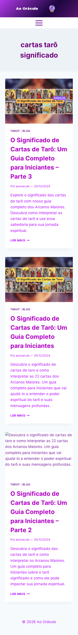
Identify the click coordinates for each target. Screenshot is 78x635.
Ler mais (20, 240)
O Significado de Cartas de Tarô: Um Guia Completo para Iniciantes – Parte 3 (38, 158)
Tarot (15, 130)
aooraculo (23, 186)
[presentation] (39, 101)
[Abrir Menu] (39, 22)
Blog (26, 130)
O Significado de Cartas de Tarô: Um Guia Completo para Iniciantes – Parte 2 (38, 512)
